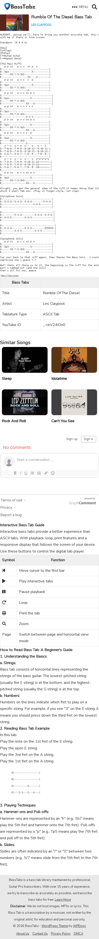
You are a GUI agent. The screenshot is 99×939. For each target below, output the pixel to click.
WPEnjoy (79, 926)
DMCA (78, 934)
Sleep (7, 378)
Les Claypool (41, 25)
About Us (22, 934)
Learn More (63, 900)
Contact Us (40, 934)
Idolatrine (59, 378)
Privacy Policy (61, 934)
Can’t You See (62, 421)
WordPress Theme (55, 926)
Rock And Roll (14, 421)
